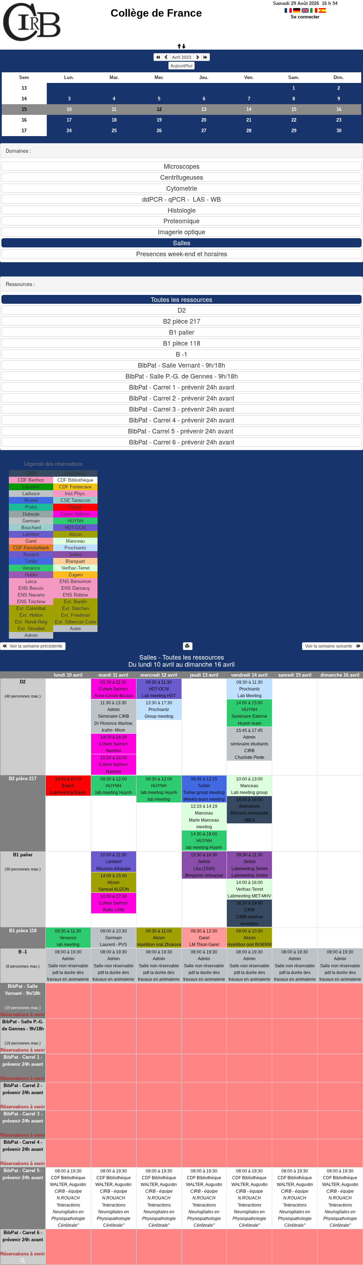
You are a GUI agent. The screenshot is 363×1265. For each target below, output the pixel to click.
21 (248, 120)
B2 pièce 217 (23, 778)
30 (338, 130)
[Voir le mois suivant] (197, 57)
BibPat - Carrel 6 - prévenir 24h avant (22, 1236)
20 (203, 120)
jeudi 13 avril (204, 675)
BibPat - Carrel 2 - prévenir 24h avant (22, 1089)
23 (338, 120)
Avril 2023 (181, 57)
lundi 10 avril (68, 675)
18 (114, 120)
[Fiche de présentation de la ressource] (22, 1261)
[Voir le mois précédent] (166, 57)
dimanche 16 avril (339, 675)
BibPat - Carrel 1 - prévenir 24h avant (22, 1060)
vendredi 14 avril (249, 675)
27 (203, 130)
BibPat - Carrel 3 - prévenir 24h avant (22, 1117)
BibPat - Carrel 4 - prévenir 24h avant (22, 1146)
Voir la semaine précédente (34, 646)
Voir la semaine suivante (330, 646)
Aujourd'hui (181, 65)
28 (248, 130)
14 (24, 98)
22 (293, 120)
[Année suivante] (205, 57)
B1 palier (23, 854)
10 (69, 109)
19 (159, 120)
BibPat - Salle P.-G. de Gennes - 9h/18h (23, 1025)
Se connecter (305, 16)
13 (24, 88)
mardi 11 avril (113, 675)
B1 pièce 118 (23, 930)
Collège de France (156, 13)
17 (69, 120)
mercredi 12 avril (158, 675)
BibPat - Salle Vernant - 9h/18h (22, 990)
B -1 (22, 952)
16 (338, 109)
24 (69, 130)
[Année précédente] (157, 57)
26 (159, 130)
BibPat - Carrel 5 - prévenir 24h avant (22, 1174)
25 (114, 130)
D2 (23, 681)
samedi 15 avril (295, 675)
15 (24, 109)
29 (293, 130)
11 (114, 109)
